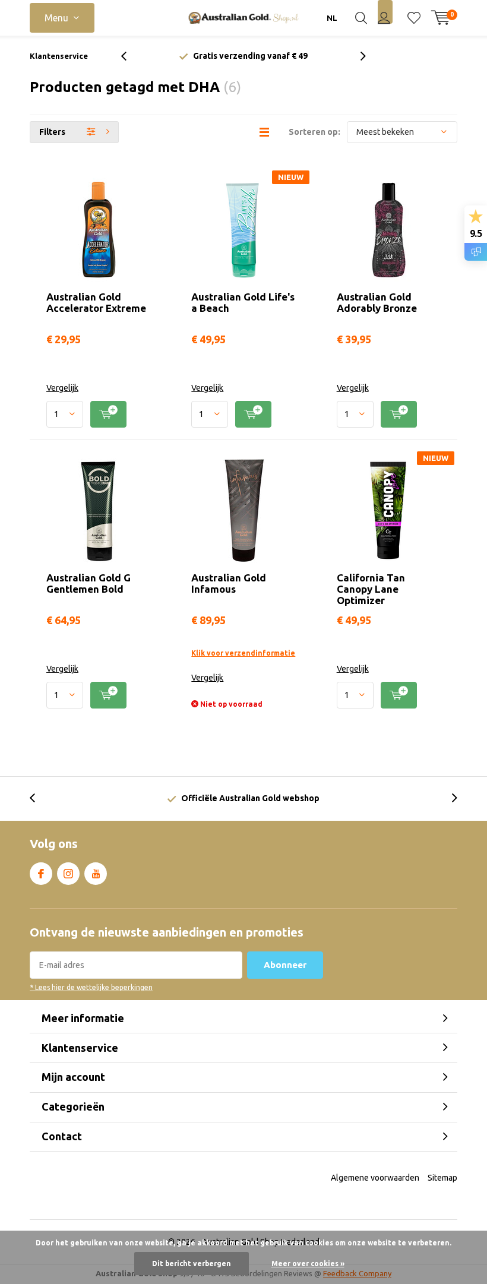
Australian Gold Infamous (228, 583)
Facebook (41, 873)
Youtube (95, 873)
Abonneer (285, 965)
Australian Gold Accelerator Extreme (96, 302)
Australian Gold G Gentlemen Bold (88, 583)
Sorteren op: (314, 132)
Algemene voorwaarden (375, 1177)
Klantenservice (59, 56)
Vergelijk (62, 388)
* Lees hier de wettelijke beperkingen (91, 987)
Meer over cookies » (307, 1263)
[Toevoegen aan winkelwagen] (108, 414)
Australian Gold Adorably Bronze (377, 302)
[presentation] (130, 56)
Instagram (68, 873)
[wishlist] (413, 18)
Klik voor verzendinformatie (243, 653)
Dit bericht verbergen (191, 1263)
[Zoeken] (361, 18)
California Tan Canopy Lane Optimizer (371, 589)
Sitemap (442, 1177)
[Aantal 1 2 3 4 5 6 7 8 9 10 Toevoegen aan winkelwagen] (98, 414)
